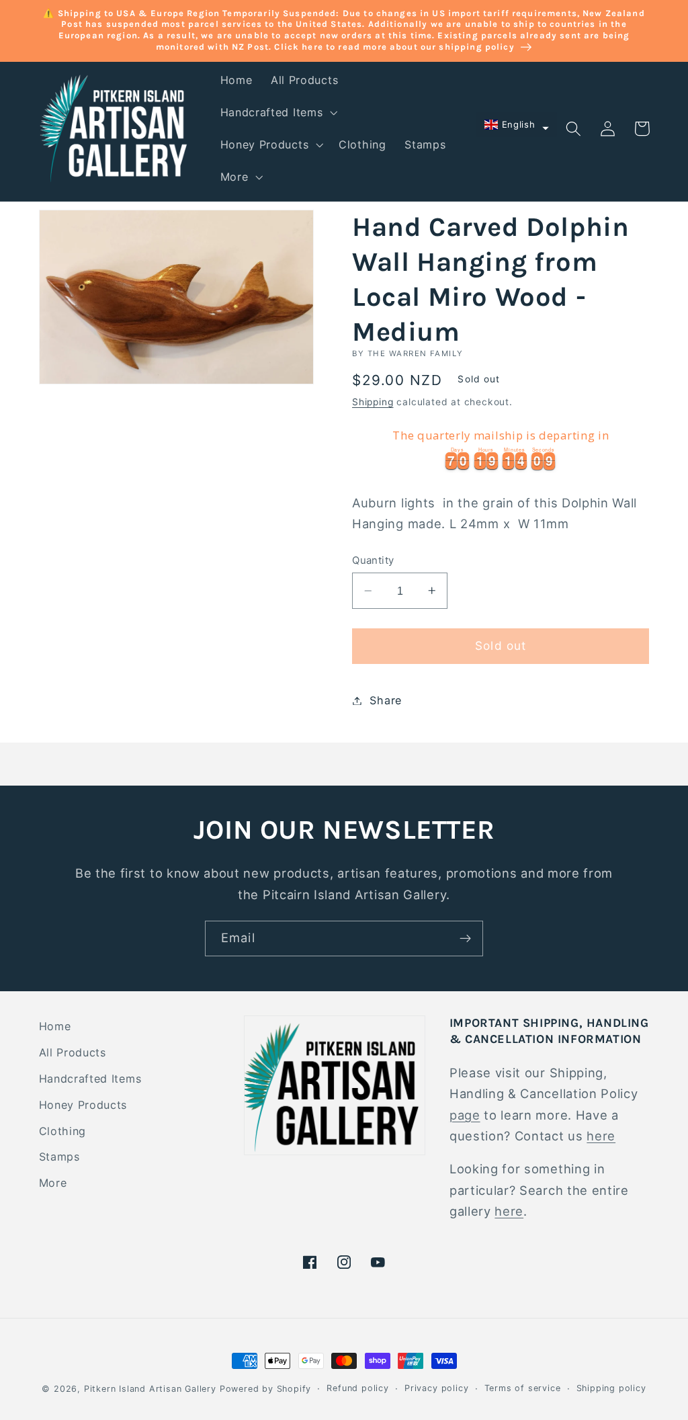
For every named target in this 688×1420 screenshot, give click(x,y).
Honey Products (83, 1105)
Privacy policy (436, 1388)
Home (55, 1026)
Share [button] (385, 700)
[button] (277, 112)
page (464, 1115)
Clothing (63, 1131)
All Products (72, 1052)
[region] (500, 447)
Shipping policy (611, 1388)
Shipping (372, 401)
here (601, 1135)
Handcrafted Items (90, 1078)
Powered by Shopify (266, 1389)
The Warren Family (416, 353)
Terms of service (522, 1388)
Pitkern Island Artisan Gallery (150, 1389)
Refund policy (357, 1388)
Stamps (59, 1156)
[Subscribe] (465, 939)
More (53, 1182)
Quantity (373, 560)
